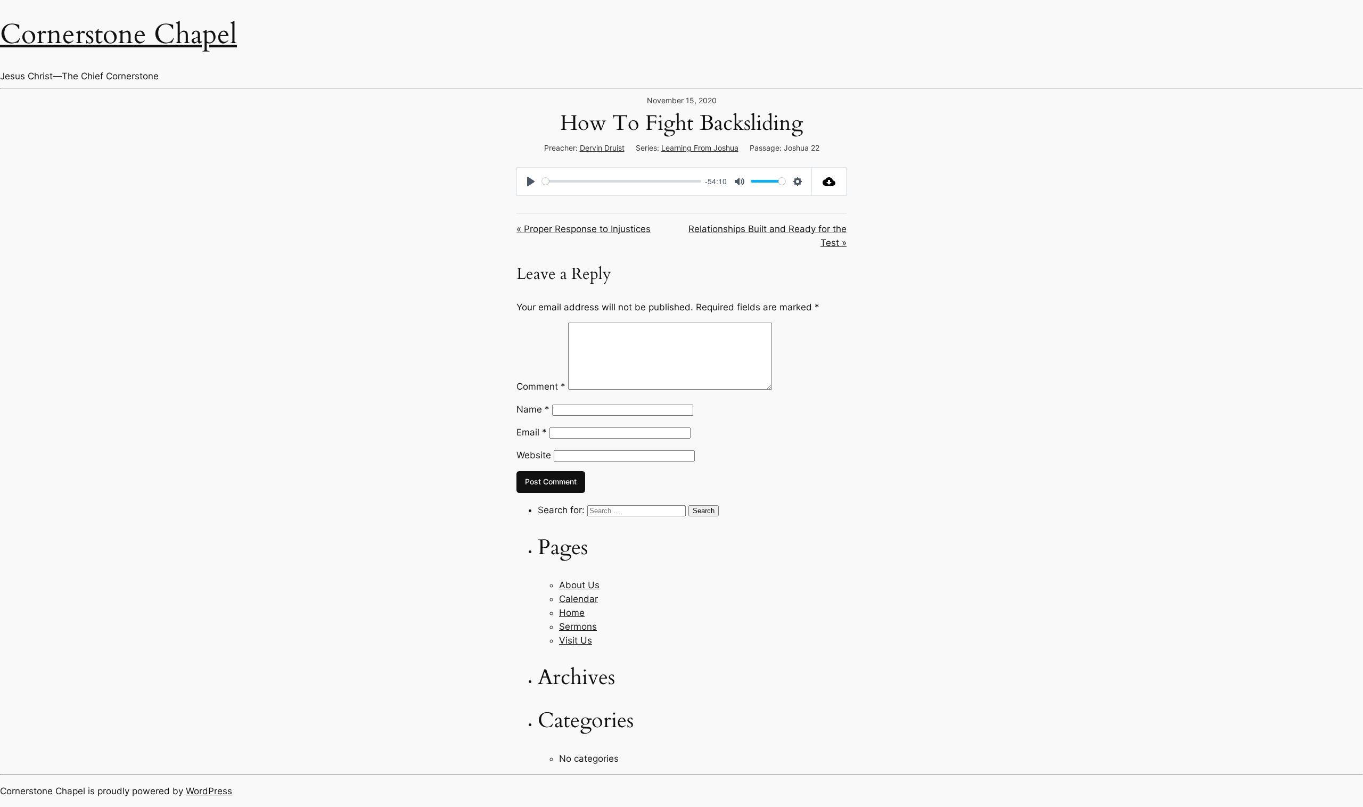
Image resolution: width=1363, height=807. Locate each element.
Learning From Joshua (699, 147)
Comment (540, 386)
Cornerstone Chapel (118, 34)
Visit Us (575, 640)
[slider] (621, 181)
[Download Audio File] (829, 181)
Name (532, 409)
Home (572, 612)
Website (533, 455)
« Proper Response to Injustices (583, 229)
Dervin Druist (602, 147)
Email (531, 432)
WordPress (209, 791)
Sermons (578, 626)
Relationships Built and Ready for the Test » (767, 236)
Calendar (578, 599)
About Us (579, 585)
